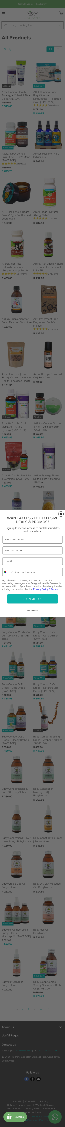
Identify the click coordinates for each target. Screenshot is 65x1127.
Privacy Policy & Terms (45, 589)
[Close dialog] (61, 514)
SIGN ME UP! (32, 598)
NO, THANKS (32, 610)
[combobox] (8, 572)
